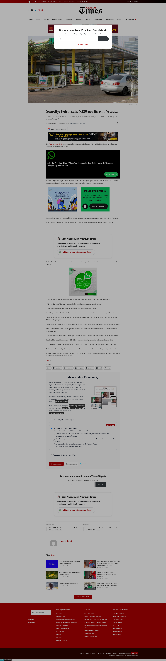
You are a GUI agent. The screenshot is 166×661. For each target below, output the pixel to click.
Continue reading (83, 44)
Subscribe (103, 39)
